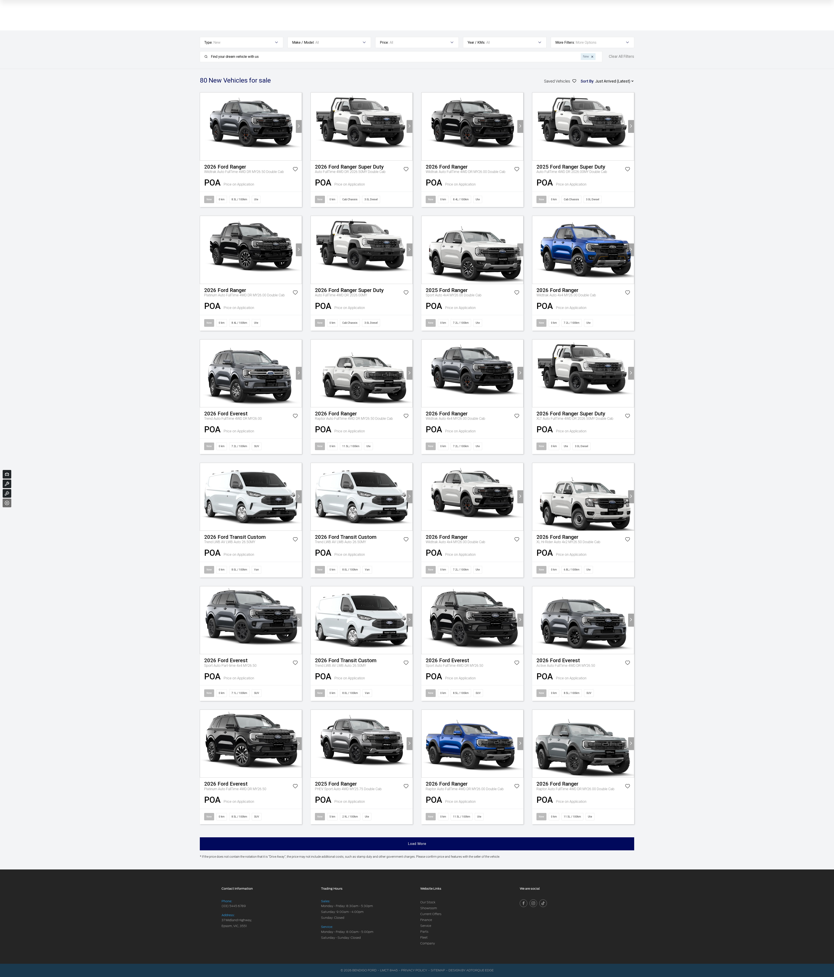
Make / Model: (303, 42)
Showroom (428, 908)
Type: (208, 42)
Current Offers (430, 914)
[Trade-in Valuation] (7, 474)
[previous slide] (203, 126)
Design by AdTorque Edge (471, 970)
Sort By (587, 81)
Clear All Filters (621, 56)
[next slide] (299, 126)
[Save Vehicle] (295, 170)
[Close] (7, 503)
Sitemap (438, 970)
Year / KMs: (476, 42)
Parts (424, 931)
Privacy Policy (414, 970)
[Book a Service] (7, 483)
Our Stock (427, 902)
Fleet (424, 937)
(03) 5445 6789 (234, 906)
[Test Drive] (7, 493)
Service (425, 925)
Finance (426, 920)
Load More (417, 844)
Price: (384, 42)
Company (427, 943)
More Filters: (565, 42)
